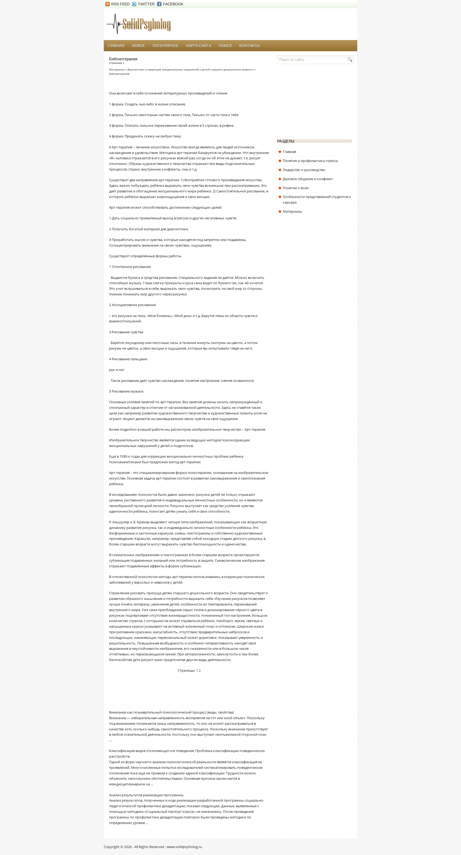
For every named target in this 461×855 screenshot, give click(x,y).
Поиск (225, 45)
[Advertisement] (171, 695)
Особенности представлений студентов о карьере (317, 199)
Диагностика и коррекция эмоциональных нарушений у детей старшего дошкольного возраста (191, 69)
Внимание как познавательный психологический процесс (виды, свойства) (171, 712)
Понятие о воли (296, 187)
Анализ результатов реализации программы (146, 795)
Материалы (117, 69)
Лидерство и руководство (304, 169)
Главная (116, 45)
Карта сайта (198, 45)
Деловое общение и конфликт (308, 178)
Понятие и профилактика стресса (310, 160)
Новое (138, 45)
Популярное (166, 45)
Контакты (249, 45)
